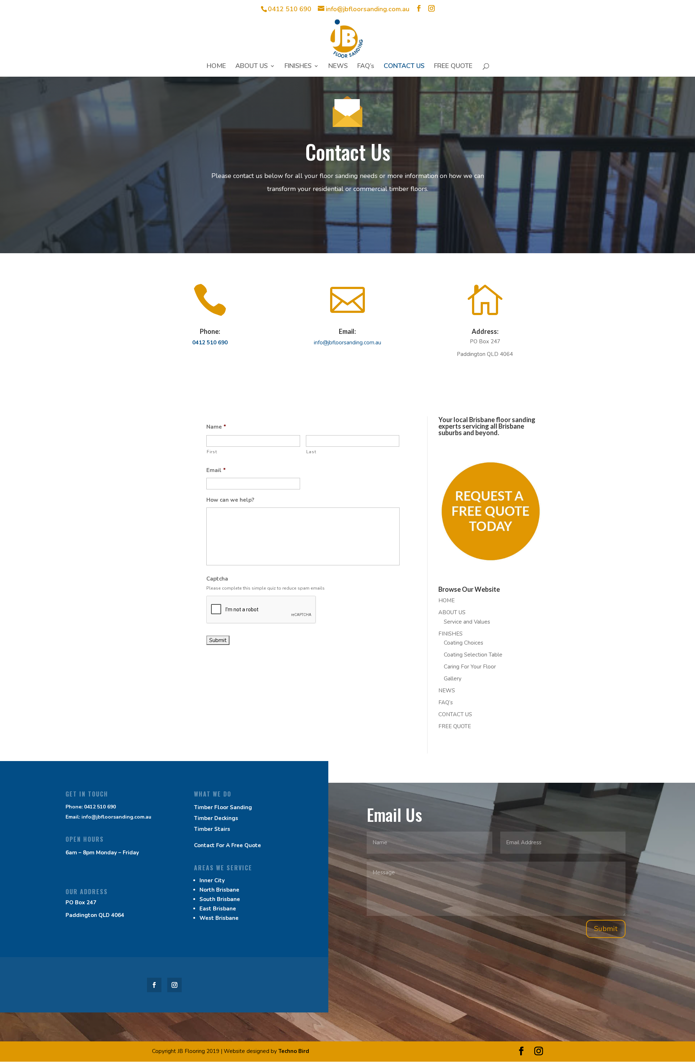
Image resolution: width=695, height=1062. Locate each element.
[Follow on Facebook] (154, 985)
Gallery (453, 678)
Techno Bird (293, 1051)
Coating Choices (463, 642)
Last (311, 452)
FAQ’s (365, 66)
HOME (216, 66)
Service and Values (467, 621)
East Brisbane (217, 908)
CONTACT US (404, 66)
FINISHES (298, 66)
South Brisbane (219, 899)
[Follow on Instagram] (174, 985)
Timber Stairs (212, 829)
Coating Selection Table (473, 654)
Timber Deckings (216, 818)
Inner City (212, 880)
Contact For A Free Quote (227, 845)
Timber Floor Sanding (223, 807)
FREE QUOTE (453, 66)
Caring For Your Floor (470, 666)
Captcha (217, 578)
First (212, 452)
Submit (606, 929)
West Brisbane (219, 918)
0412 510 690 (289, 9)
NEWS (338, 66)
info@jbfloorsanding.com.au (347, 342)
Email (216, 470)
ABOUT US (251, 66)
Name (216, 427)
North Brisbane (219, 889)
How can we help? (230, 500)
